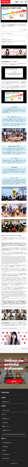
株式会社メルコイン (7, 430)
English (21, 1)
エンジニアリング (3, 27)
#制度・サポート (4, 33)
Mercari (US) (5, 422)
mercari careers (6, 410)
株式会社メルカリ (6, 401)
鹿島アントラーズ (6, 426)
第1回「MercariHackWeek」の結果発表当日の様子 (7, 217)
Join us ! (14, 381)
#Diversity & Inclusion (9, 33)
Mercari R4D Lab (6, 454)
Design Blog (5, 446)
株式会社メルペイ (6, 418)
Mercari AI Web (6, 458)
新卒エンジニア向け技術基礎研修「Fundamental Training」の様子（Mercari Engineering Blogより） (13, 232)
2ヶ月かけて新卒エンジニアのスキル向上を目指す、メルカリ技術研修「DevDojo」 (11, 142)
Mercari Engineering (7, 442)
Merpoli (4, 450)
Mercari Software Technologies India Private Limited (14, 434)
